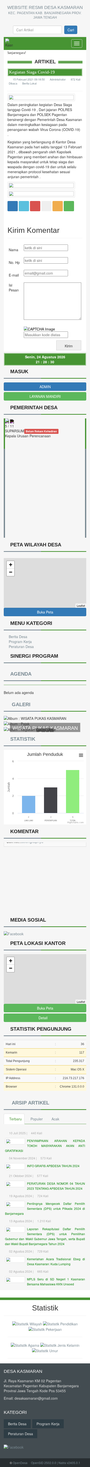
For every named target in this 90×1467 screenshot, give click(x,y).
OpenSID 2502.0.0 (43, 1463)
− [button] (10, 572)
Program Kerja (20, 641)
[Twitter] (24, 205)
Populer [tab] (36, 1118)
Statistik (21, 739)
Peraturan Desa (21, 646)
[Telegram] (46, 205)
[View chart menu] (81, 755)
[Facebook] (13, 205)
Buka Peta (45, 612)
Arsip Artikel (29, 1102)
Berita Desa (17, 636)
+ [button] (10, 565)
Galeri (19, 704)
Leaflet (81, 606)
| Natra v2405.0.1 (68, 1463)
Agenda (20, 674)
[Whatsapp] (69, 205)
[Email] (35, 205)
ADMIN (45, 386)
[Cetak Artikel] (57, 205)
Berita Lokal (29, 83)
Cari (71, 29)
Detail (43, 1017)
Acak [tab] (55, 1118)
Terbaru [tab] (15, 1118)
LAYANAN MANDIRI (45, 396)
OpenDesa (20, 1463)
